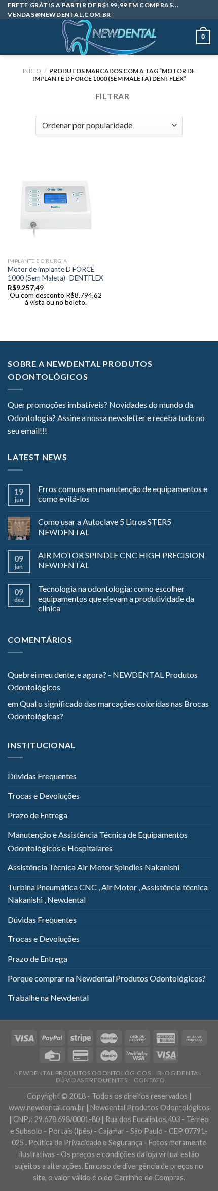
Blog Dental (179, 1073)
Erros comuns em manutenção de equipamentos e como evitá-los (122, 493)
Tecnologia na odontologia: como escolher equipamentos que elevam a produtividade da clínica (116, 598)
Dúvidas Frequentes (42, 776)
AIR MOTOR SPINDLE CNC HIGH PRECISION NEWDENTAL (121, 560)
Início (32, 71)
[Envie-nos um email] (92, 431)
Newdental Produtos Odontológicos (82, 1073)
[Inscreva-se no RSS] (117, 431)
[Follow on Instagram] (67, 431)
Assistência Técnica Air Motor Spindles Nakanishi (93, 867)
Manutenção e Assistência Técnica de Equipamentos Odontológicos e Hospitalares (98, 841)
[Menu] (14, 37)
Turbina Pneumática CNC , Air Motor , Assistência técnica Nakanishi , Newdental (108, 893)
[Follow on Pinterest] (104, 431)
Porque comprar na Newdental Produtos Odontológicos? (107, 978)
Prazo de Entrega (37, 815)
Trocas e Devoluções (44, 795)
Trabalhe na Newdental (48, 997)
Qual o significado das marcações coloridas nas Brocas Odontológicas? (108, 709)
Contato (149, 1080)
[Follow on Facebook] (55, 431)
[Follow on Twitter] (80, 431)
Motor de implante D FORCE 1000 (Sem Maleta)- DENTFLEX (55, 274)
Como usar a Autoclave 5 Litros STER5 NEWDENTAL (104, 526)
